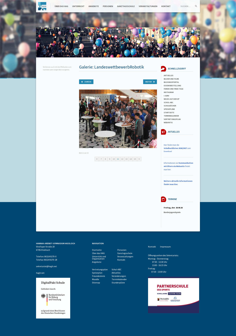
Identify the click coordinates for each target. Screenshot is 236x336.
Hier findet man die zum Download (177, 148)
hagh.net (40, 272)
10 (114, 159)
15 (135, 159)
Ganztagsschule (126, 6)
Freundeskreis (98, 276)
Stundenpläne (118, 282)
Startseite (169, 112)
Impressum (165, 246)
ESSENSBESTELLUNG (172, 85)
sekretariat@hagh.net (46, 266)
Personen (108, 6)
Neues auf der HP (171, 99)
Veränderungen (119, 276)
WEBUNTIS (168, 122)
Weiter (148, 82)
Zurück (87, 82)
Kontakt (166, 6)
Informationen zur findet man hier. (178, 166)
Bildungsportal (171, 82)
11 (118, 159)
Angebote (93, 6)
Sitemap (96, 282)
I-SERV (166, 95)
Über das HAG (61, 6)
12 (122, 159)
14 (131, 159)
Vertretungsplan (172, 119)
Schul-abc (168, 102)
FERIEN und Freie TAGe (173, 89)
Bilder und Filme (171, 79)
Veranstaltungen (148, 6)
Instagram (169, 92)
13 (126, 159)
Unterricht (78, 6)
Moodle (95, 279)
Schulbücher (170, 105)
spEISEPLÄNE (169, 109)
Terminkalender (171, 116)
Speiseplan (97, 272)
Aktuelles (168, 75)
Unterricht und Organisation (99, 257)
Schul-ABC (116, 269)
